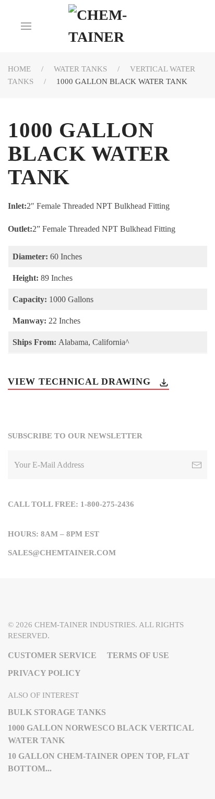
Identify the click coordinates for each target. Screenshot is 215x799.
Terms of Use (138, 655)
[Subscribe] (196, 464)
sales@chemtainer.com (62, 552)
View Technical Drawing (80, 381)
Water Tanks (80, 69)
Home (19, 69)
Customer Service (52, 655)
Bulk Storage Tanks (57, 712)
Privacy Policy (44, 673)
